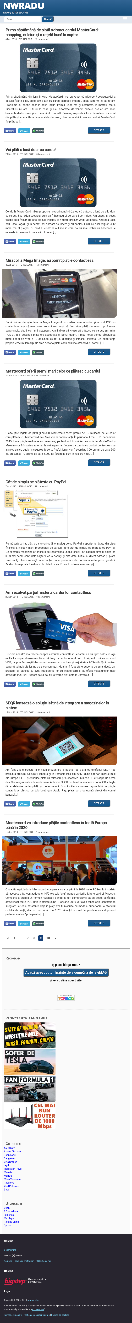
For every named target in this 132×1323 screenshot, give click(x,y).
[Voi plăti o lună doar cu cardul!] (58, 182)
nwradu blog (33, 1300)
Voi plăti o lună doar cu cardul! (31, 149)
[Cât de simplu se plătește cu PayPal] (58, 515)
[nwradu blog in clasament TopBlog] (66, 998)
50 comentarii (43, 154)
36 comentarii (42, 375)
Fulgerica (9, 1214)
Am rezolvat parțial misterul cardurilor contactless (48, 592)
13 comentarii (41, 39)
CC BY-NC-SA (38, 1309)
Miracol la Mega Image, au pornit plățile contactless (50, 260)
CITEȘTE (99, 130)
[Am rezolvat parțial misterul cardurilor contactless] (58, 625)
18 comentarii (43, 597)
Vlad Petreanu (11, 1186)
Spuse (7, 1225)
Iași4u (7, 1165)
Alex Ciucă (9, 1148)
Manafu (8, 1172)
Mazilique (9, 1218)
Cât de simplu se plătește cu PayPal (36, 481)
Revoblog (9, 1182)
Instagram (29, 1261)
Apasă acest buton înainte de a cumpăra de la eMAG (66, 973)
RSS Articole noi (43, 1261)
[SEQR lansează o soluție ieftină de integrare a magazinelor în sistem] (58, 741)
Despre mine (10, 1250)
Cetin (7, 1208)
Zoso (6, 1189)
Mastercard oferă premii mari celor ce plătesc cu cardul (53, 371)
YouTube (8, 1261)
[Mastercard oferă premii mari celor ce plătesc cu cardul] (58, 404)
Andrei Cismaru (12, 1151)
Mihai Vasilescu (12, 1179)
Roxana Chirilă (11, 1221)
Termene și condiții (13, 1315)
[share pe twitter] (24, 130)
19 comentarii (41, 486)
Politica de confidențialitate (37, 1315)
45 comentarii (42, 265)
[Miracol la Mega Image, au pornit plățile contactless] (58, 293)
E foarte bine (11, 1211)
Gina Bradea (10, 1162)
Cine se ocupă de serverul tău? (37, 1280)
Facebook (18, 1261)
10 (48, 938)
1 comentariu (42, 832)
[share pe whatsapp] (38, 130)
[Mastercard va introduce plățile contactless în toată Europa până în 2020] (58, 860)
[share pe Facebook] (10, 130)
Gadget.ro (9, 1158)
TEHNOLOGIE (25, 39)
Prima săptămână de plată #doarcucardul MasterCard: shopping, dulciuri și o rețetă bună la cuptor (52, 32)
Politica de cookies (60, 1315)
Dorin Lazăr (10, 1155)
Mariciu (8, 1175)
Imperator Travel (13, 1168)
